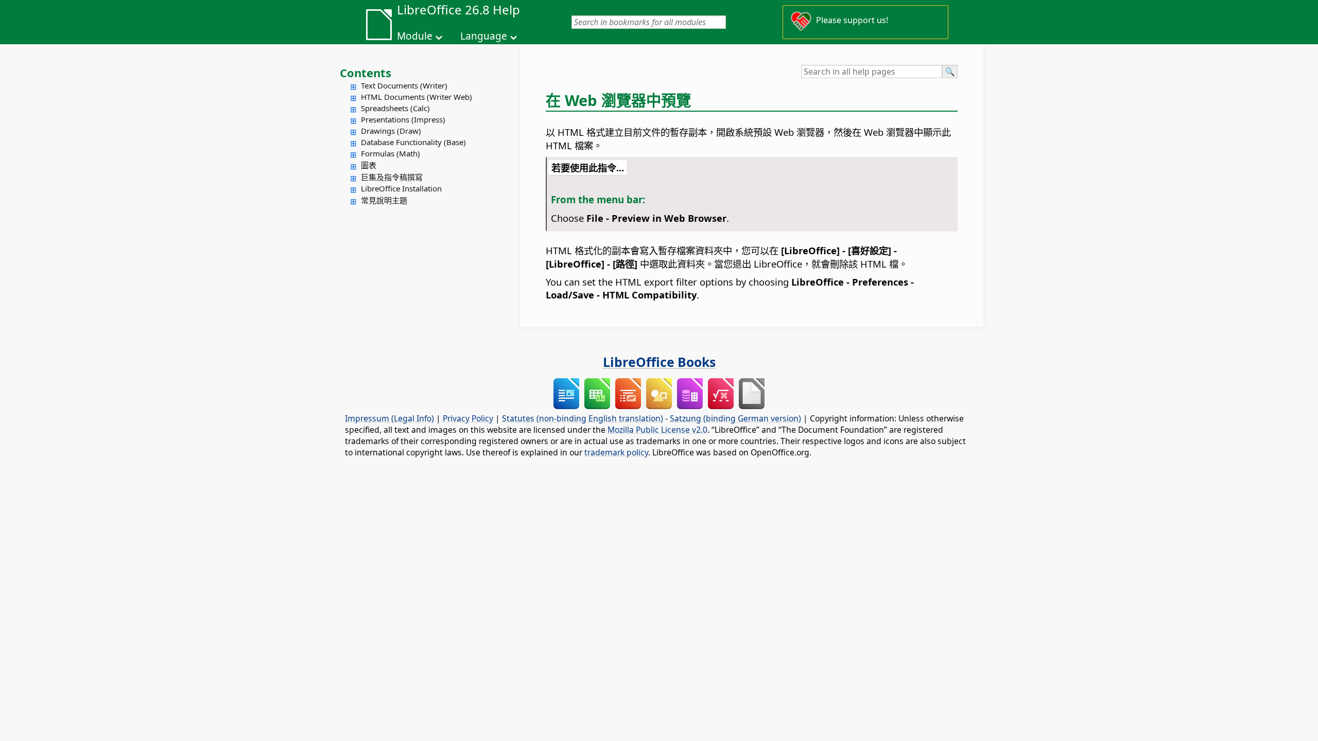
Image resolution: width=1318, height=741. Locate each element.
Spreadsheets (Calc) (395, 108)
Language (483, 36)
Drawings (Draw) (391, 131)
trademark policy (616, 452)
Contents (365, 72)
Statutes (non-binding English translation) (582, 418)
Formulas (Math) (390, 153)
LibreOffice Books (659, 361)
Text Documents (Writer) (404, 85)
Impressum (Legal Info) (389, 418)
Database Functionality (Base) (413, 142)
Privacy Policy (468, 418)
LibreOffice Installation (401, 188)
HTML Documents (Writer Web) (416, 97)
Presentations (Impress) (403, 119)
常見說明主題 (384, 200)
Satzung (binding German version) (735, 418)
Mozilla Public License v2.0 (657, 429)
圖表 (368, 165)
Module (414, 36)
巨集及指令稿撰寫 (392, 177)
